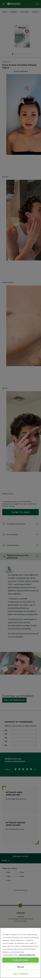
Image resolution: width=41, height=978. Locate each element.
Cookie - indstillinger (20, 974)
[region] (20, 953)
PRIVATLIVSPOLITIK (27, 955)
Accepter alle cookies (20, 960)
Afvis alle (20, 967)
